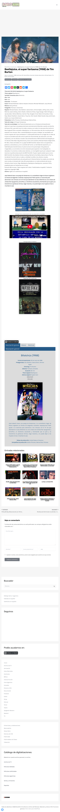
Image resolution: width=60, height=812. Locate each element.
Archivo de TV (8, 665)
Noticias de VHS (8, 734)
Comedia (6, 685)
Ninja (5, 699)
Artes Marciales (8, 671)
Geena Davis (41, 75)
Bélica (5, 677)
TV (4, 716)
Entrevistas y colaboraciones (12, 725)
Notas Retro (7, 731)
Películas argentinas (9, 776)
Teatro (5, 707)
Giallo (5, 696)
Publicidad (7, 736)
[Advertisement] (30, 20)
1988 (15, 75)
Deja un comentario (9, 75)
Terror (5, 705)
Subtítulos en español (25, 79)
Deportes (6, 785)
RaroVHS (7, 67)
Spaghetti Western (9, 710)
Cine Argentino (8, 682)
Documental (7, 691)
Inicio (5, 663)
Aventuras (13, 67)
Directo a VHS (7, 688)
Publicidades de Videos (10, 739)
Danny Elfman (27, 75)
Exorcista (32, 75)
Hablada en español (9, 598)
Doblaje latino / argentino (11, 596)
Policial (6, 702)
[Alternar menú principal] (57, 5)
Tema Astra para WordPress (32, 808)
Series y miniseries (9, 780)
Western (6, 713)
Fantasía (36, 75)
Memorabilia (7, 728)
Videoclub (7, 742)
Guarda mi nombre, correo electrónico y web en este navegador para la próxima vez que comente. (29, 554)
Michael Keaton (48, 75)
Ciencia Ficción (8, 679)
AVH (22, 75)
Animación (7, 668)
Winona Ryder (11, 76)
